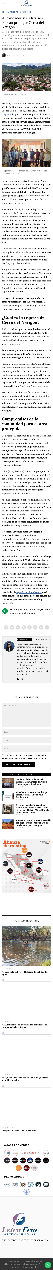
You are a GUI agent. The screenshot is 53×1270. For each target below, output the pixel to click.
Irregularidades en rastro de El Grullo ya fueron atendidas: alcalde (25, 1078)
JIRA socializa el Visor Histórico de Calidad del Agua (24, 973)
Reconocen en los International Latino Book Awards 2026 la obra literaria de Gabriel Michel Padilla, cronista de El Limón (32, 809)
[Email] (47, 627)
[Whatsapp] (35, 627)
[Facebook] (6, 627)
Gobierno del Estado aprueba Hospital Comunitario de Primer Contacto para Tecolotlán (31, 782)
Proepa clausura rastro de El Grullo (19, 1130)
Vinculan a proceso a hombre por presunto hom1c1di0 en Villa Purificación (32, 794)
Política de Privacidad (32, 1261)
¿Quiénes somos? (31, 1264)
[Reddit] (41, 627)
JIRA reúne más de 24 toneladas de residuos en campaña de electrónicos (24, 1025)
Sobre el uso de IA (31, 1267)
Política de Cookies (11, 1264)
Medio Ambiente (10, 12)
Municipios (25, 12)
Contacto (15, 1267)
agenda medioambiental (29, 592)
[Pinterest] (23, 627)
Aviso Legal (13, 1261)
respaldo (6, 114)
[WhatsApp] (22, 679)
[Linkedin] (29, 627)
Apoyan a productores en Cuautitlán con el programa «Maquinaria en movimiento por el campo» (33, 822)
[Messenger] (12, 627)
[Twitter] (18, 627)
